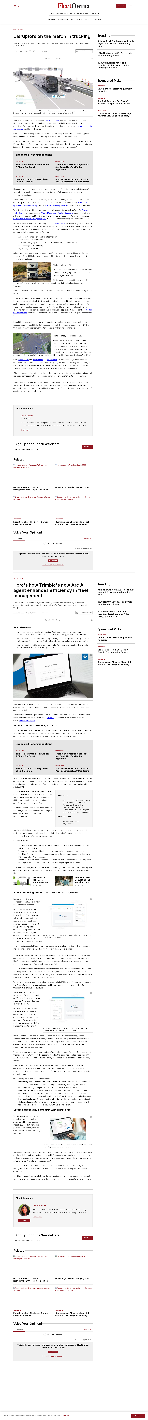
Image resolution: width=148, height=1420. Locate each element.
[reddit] (57, 58)
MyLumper (51, 213)
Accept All (138, 1416)
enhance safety (30, 205)
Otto (20, 213)
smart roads (23, 360)
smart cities (38, 360)
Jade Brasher (18, 613)
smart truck (52, 360)
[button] (14, 6)
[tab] (19, 538)
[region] (53, 544)
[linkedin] (49, 58)
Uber (43, 213)
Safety (88, 19)
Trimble (50, 718)
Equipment (98, 19)
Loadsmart (69, 213)
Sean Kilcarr (18, 51)
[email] (60, 58)
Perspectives (76, 19)
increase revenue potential (55, 205)
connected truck (58, 223)
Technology (63, 19)
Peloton (60, 213)
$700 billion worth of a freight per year (29, 219)
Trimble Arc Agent (27, 721)
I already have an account (53, 565)
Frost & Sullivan (52, 120)
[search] (18, 6)
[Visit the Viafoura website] (87, 549)
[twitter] (53, 58)
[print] (92, 58)
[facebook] (46, 58)
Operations (50, 19)
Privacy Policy (65, 1415)
